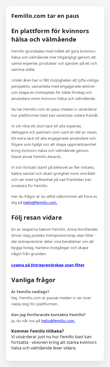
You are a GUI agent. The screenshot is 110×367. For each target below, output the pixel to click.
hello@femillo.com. (40, 202)
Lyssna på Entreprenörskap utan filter (48, 264)
